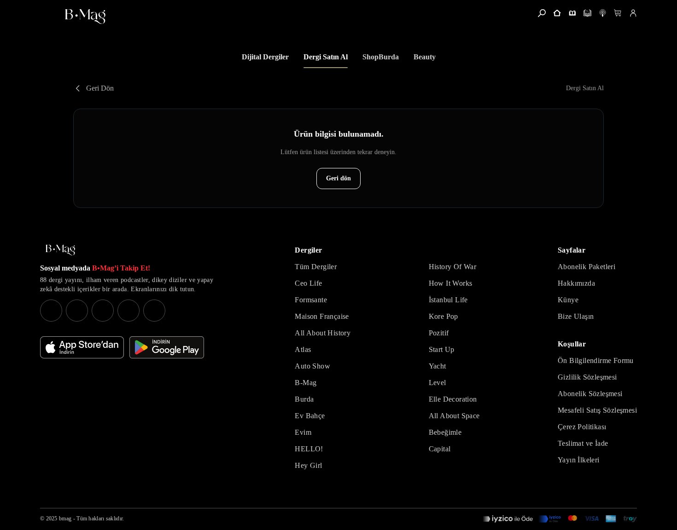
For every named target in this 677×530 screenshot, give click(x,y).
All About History (322, 333)
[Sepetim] (618, 13)
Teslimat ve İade (583, 443)
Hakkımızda (576, 283)
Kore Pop (443, 316)
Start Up (442, 349)
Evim (303, 432)
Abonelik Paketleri (586, 267)
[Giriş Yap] (633, 13)
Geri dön (338, 178)
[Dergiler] (572, 13)
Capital (440, 449)
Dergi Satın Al (325, 57)
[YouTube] (77, 311)
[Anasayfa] (557, 13)
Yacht (437, 366)
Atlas (303, 349)
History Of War (453, 267)
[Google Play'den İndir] (166, 347)
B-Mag (305, 382)
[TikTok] (154, 311)
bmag (65, 518)
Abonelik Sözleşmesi (590, 394)
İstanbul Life (448, 300)
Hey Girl (308, 465)
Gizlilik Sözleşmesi (587, 377)
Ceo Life (308, 283)
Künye (568, 300)
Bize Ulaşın (576, 316)
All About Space (454, 416)
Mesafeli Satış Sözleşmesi (597, 410)
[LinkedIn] (128, 311)
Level (437, 382)
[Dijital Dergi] (587, 13)
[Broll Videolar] (603, 13)
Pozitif (439, 333)
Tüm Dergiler (316, 267)
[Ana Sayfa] (60, 250)
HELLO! (309, 449)
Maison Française (322, 316)
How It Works (451, 283)
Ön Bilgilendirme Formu (596, 360)
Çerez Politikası (582, 427)
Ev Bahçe (310, 416)
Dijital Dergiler (265, 57)
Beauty (425, 57)
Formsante (311, 300)
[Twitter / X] (103, 311)
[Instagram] (51, 311)
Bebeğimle (445, 432)
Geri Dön (100, 88)
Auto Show (312, 366)
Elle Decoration (453, 399)
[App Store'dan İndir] (82, 347)
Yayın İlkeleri (579, 460)
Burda (304, 399)
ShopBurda (380, 57)
